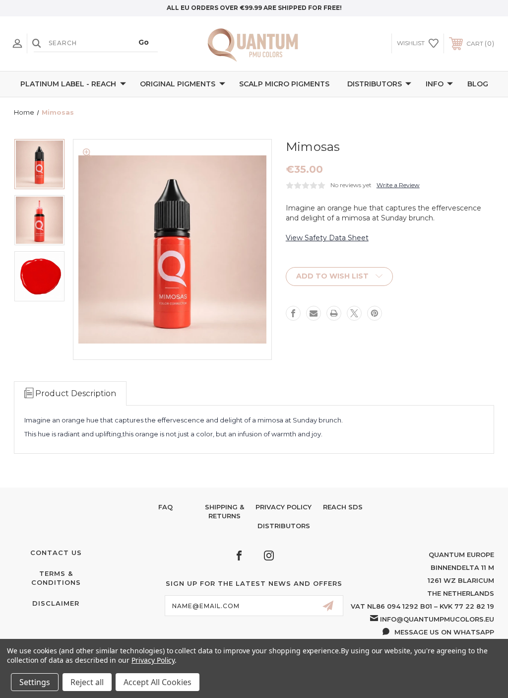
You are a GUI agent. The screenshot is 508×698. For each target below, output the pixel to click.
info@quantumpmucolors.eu (437, 619)
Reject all (87, 682)
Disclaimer (55, 603)
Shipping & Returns (224, 511)
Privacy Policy (283, 507)
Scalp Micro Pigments (284, 83)
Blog (477, 83)
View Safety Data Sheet (327, 237)
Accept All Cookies (157, 682)
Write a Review (398, 185)
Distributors (374, 83)
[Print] (333, 313)
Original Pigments (177, 83)
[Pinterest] (374, 313)
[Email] (313, 313)
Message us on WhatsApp (444, 632)
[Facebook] (293, 313)
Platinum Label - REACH (68, 83)
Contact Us (56, 553)
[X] (354, 313)
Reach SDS (343, 507)
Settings (34, 682)
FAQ (165, 507)
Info (435, 83)
